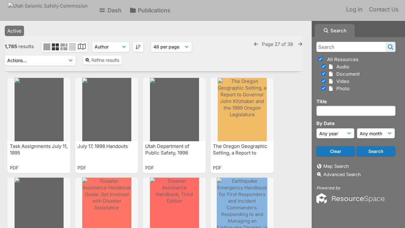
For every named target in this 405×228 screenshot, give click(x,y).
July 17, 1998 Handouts (103, 146)
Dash (114, 10)
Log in (354, 9)
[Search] (391, 47)
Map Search (336, 166)
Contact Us (383, 9)
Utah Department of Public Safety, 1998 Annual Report (167, 152)
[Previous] (256, 44)
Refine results (105, 60)
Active (14, 31)
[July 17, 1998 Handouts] (106, 109)
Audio (341, 67)
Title (321, 101)
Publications (153, 10)
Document (347, 74)
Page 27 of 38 (278, 44)
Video (341, 81)
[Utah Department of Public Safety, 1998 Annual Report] (174, 109)
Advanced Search (342, 174)
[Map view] (81, 47)
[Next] (300, 44)
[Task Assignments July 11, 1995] (39, 109)
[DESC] (138, 47)
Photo (342, 89)
